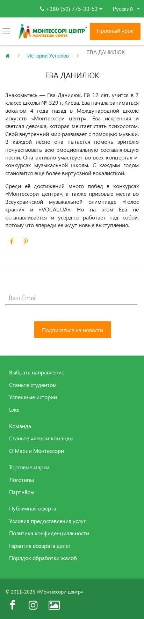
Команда (20, 426)
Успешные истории (33, 397)
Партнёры (21, 492)
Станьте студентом (33, 385)
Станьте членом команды (41, 438)
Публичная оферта (32, 508)
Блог (14, 409)
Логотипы (21, 480)
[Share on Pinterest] (26, 241)
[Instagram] (33, 605)
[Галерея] (54, 605)
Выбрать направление (36, 372)
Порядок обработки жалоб (43, 558)
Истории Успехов (48, 56)
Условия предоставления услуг (47, 521)
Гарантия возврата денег (40, 546)
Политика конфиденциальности (49, 533)
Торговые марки (29, 467)
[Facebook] (12, 605)
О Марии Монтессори (36, 451)
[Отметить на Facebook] (11, 241)
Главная (7, 56)
